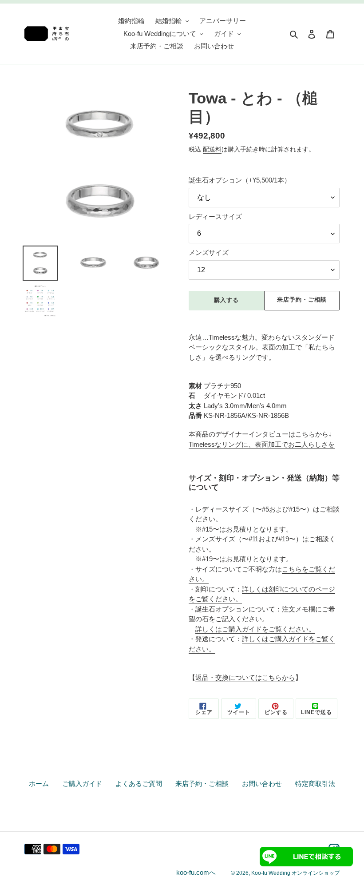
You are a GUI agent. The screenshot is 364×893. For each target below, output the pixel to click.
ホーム (39, 783)
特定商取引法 (315, 783)
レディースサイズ (215, 216)
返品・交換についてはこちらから (245, 677)
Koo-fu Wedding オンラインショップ (295, 873)
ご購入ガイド (82, 783)
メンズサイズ (209, 252)
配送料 (212, 149)
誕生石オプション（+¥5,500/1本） (240, 180)
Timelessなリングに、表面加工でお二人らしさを (262, 444)
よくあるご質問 (138, 783)
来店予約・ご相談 (302, 299)
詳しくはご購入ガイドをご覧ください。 (255, 629)
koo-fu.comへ (196, 872)
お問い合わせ (262, 783)
